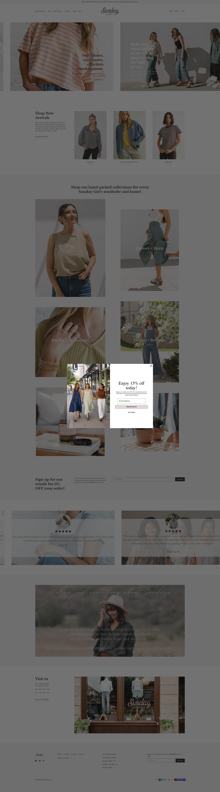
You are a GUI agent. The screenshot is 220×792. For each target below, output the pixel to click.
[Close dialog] (151, 366)
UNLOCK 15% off (131, 407)
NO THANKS (131, 412)
